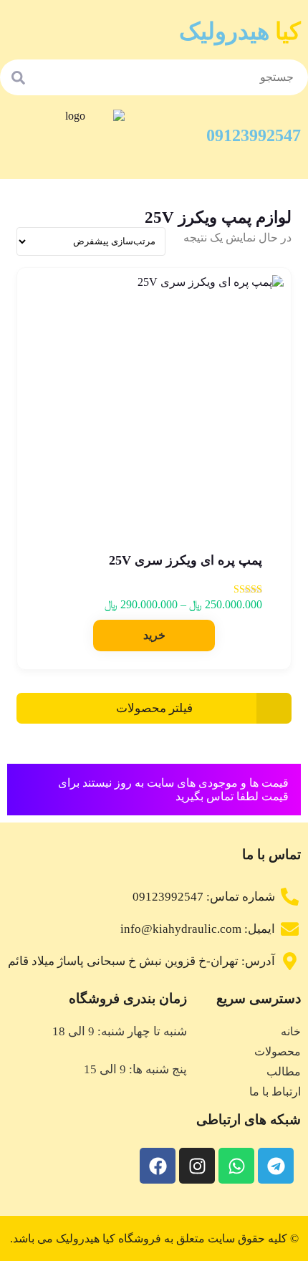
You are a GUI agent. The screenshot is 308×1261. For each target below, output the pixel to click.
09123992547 (253, 135)
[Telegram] (276, 1166)
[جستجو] (18, 77)
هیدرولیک (240, 31)
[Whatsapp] (236, 1166)
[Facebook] (157, 1166)
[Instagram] (197, 1166)
